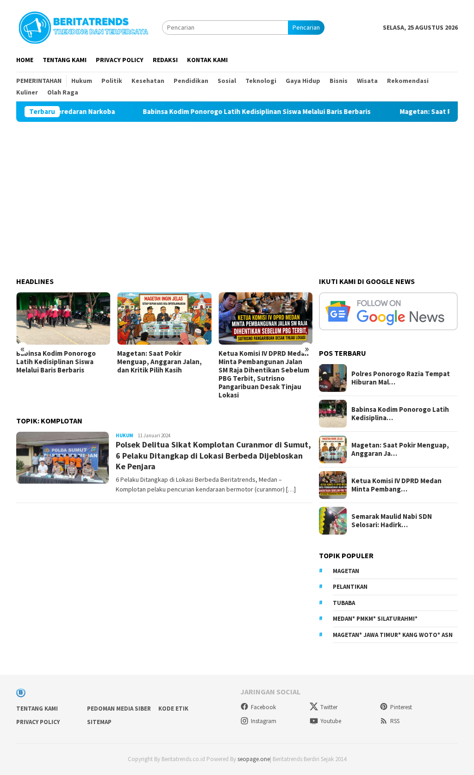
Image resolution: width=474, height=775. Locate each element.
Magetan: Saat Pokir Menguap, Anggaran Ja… (400, 449)
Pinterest (401, 707)
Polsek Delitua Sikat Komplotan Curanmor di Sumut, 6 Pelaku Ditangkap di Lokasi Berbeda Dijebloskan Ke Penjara (213, 455)
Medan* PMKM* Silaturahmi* (375, 619)
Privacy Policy (38, 722)
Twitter (328, 707)
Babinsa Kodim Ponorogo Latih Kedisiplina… (400, 413)
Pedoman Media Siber (119, 708)
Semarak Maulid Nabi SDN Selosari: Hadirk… (391, 520)
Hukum (124, 435)
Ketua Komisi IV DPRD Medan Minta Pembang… (396, 485)
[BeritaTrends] (83, 26)
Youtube (330, 721)
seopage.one (253, 759)
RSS (394, 721)
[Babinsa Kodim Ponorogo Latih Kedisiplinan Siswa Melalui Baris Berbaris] (63, 318)
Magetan (346, 571)
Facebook (263, 707)
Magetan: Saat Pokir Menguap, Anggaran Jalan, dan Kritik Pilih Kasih (159, 361)
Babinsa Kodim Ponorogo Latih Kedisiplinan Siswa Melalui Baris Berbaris (237, 111)
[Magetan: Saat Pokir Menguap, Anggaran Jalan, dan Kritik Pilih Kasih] (164, 318)
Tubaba (344, 603)
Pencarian (306, 27)
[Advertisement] (237, 191)
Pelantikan (350, 587)
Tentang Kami (37, 708)
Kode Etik (173, 708)
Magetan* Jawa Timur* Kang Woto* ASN (393, 635)
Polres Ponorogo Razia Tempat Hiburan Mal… (400, 378)
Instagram (263, 721)
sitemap (99, 722)
